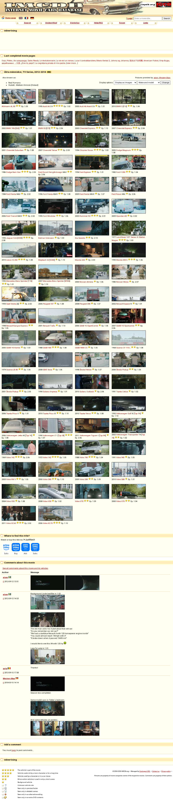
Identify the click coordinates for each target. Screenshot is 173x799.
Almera (90, 282)
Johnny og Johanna (120, 60)
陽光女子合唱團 (136, 60)
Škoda (82, 369)
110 (127, 348)
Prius (14, 413)
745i (13, 128)
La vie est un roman (65, 60)
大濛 (18, 63)
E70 (48, 128)
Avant (89, 106)
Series (133, 237)
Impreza (53, 391)
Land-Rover (121, 237)
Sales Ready (33, 60)
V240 (52, 260)
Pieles (9, 60)
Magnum (126, 150)
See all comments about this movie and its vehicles (25, 568)
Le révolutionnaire (47, 60)
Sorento (81, 238)
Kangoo (16, 326)
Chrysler (83, 150)
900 (49, 348)
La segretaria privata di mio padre (50, 63)
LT (55, 435)
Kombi (17, 348)
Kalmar (41, 238)
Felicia (88, 369)
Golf (129, 413)
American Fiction (151, 60)
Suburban (19, 150)
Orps (4, 60)
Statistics (74, 23)
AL (11, 106)
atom (156, 77)
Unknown (49, 238)
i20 (125, 216)
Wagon (115, 240)
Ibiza (50, 369)
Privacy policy (166, 771)
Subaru (46, 391)
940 (122, 457)
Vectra (13, 304)
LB (14, 369)
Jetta (20, 435)
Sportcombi (129, 326)
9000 (82, 348)
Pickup (125, 369)
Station (142, 237)
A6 (48, 106)
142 (12, 457)
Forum (122, 23)
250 (15, 260)
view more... (72, 63)
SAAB (82, 326)
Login (129, 18)
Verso (88, 413)
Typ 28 (61, 435)
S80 (49, 479)
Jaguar (9, 238)
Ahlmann (6, 106)
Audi (45, 106)
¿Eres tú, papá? (27, 63)
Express (91, 128)
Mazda (78, 260)
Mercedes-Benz (13, 281)
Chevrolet (84, 128)
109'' (128, 237)
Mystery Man (164, 77)
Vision (90, 150)
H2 (89, 216)
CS (86, 348)
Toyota (119, 391)
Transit (14, 216)
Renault (119, 304)
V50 (13, 501)
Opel (8, 304)
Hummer (84, 216)
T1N (30, 281)
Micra (125, 282)
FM (12, 479)
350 (123, 172)
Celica (125, 391)
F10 (124, 106)
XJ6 (15, 238)
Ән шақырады (20, 60)
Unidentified (51, 23)
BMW (118, 106)
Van (19, 172)
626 (83, 260)
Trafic (52, 326)
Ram (15, 172)
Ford (40, 172)
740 (86, 457)
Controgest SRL (144, 771)
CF (124, 348)
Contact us (155, 771)
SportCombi (93, 326)
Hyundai (120, 216)
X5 (44, 128)
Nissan (83, 282)
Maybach (42, 260)
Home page (10, 18)
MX (124, 260)
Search (27, 23)
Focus (118, 194)
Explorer (87, 172)
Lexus (9, 260)
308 (88, 304)
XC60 (13, 523)
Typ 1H (137, 413)
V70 (81, 501)
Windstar (51, 216)
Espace (126, 304)
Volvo (8, 457)
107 (52, 304)
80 (14, 106)
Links (145, 23)
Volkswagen (121, 413)
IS (13, 260)
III (137, 237)
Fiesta (13, 194)
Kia (76, 238)
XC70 (50, 523)
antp (5, 668)
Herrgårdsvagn (55, 172)
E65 (17, 128)
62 (48, 260)
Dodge (119, 150)
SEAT (45, 369)
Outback (90, 391)
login (14, 750)
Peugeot (46, 304)
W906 (67, 281)
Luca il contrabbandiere (85, 60)
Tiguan (94, 435)
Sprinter (23, 281)
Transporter (133, 434)
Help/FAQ (98, 23)
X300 (20, 238)
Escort (45, 172)
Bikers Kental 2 (103, 60)
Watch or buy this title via (12, 540)
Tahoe (54, 150)
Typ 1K (29, 435)
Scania (119, 348)
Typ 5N (102, 435)
